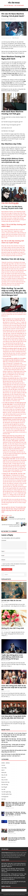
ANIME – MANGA (5, 763)
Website (3, 559)
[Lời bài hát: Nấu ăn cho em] (14, 598)
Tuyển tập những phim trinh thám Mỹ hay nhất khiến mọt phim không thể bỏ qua (12, 657)
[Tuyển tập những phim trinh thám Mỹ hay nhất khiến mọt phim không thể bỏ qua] (14, 652)
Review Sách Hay (5, 782)
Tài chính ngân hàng (6, 791)
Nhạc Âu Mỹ (4, 775)
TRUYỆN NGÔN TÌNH (6, 794)
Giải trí (2, 770)
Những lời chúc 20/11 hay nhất (12, 628)
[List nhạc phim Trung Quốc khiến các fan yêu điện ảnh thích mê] (14, 713)
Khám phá (3, 772)
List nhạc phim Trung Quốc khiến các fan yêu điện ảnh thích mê (13, 717)
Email (2, 555)
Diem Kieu (14, 19)
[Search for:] (14, 574)
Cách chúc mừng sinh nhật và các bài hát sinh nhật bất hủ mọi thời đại (13, 687)
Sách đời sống (4, 784)
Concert (3, 765)
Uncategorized (4, 796)
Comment (3, 540)
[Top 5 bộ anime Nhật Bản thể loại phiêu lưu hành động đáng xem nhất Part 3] (4, 831)
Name (3, 551)
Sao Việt (3, 789)
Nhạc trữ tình (4, 779)
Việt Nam (3, 799)
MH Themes (22, 894)
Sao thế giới (4, 787)
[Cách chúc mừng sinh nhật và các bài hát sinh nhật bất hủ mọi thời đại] (14, 683)
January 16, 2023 (6, 19)
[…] (25, 606)
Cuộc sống (3, 767)
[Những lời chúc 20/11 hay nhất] (14, 625)
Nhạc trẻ (3, 777)
